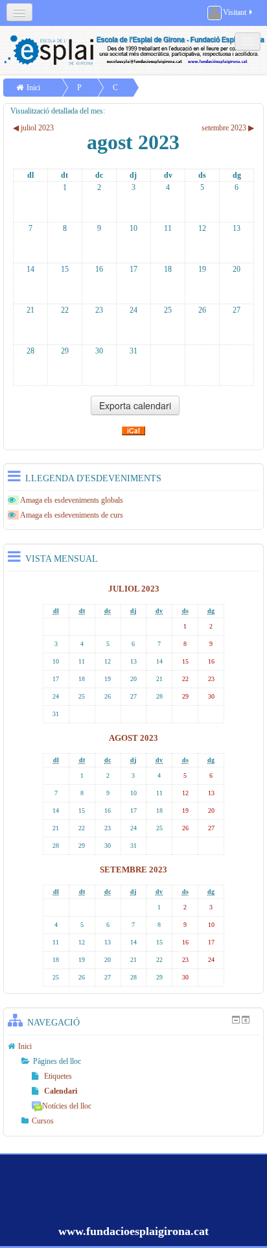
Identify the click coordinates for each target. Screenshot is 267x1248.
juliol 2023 (133, 589)
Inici (33, 87)
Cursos (43, 1120)
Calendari (60, 1091)
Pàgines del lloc (57, 1061)
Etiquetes (58, 1076)
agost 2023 (133, 738)
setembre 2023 (133, 869)
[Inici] (135, 50)
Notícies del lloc (66, 1105)
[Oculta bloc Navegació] (236, 1020)
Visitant (234, 12)
